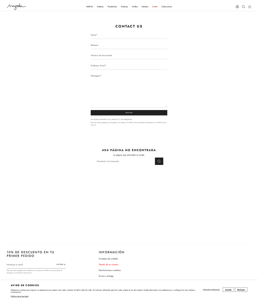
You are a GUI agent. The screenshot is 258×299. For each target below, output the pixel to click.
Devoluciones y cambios (110, 270)
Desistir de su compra (108, 264)
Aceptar (228, 289)
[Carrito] (250, 6)
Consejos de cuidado (108, 258)
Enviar (129, 112)
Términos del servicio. (25, 273)
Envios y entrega (106, 276)
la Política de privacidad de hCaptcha (140, 122)
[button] (100, 6)
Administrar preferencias (211, 289)
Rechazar (241, 289)
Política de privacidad (19, 296)
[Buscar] (159, 161)
